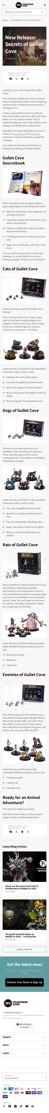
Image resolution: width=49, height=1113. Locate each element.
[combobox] (24, 12)
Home (5, 20)
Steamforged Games (13, 1012)
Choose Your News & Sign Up (24, 982)
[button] (4, 5)
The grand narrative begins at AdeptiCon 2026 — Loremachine (20, 935)
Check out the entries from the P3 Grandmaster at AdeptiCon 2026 (21, 887)
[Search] (43, 12)
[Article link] (24, 873)
